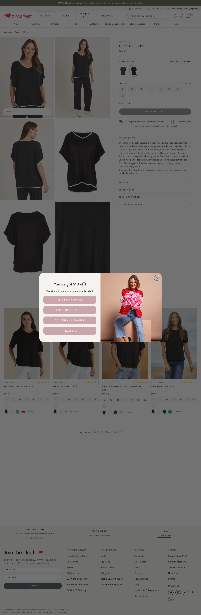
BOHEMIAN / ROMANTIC (70, 320)
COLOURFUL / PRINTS (70, 310)
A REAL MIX (70, 330)
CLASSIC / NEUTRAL (69, 299)
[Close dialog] (156, 278)
